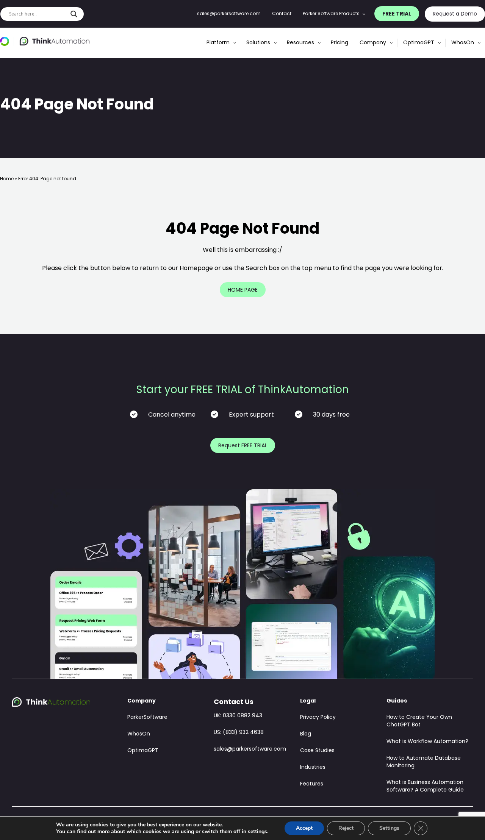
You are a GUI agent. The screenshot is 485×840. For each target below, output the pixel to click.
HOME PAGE (243, 290)
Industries (312, 767)
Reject (346, 828)
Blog (305, 734)
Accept (304, 828)
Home (7, 179)
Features (311, 784)
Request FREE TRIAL (242, 446)
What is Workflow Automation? (427, 741)
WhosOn (138, 734)
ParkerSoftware (147, 717)
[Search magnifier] (74, 14)
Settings (389, 828)
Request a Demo (455, 14)
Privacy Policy (318, 717)
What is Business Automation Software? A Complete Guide (425, 786)
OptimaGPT (142, 750)
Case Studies (317, 750)
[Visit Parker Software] (7, 41)
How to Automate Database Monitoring (423, 762)
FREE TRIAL (396, 14)
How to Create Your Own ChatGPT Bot (419, 721)
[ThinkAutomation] (55, 41)
